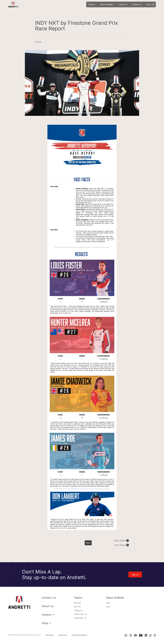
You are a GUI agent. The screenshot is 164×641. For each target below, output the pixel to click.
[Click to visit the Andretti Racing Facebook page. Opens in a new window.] (135, 635)
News (88, 543)
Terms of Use (49, 635)
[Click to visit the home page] (13, 4)
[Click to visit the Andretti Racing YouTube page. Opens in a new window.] (140, 635)
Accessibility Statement (79, 635)
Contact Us (49, 597)
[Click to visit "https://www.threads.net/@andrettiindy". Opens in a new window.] (155, 635)
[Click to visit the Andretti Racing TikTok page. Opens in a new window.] (150, 635)
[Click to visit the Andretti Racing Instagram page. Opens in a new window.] (126, 635)
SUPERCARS (78, 618)
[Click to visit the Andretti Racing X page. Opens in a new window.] (130, 635)
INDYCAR (77, 603)
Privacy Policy (62, 635)
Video (108, 603)
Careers (46, 614)
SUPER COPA (79, 614)
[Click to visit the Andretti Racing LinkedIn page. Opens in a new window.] (146, 635)
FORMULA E (78, 610)
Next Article (119, 540)
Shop (45, 623)
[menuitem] (92, 4)
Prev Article (119, 545)
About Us (48, 606)
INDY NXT (77, 607)
